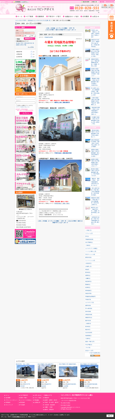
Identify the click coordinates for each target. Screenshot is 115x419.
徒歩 (19, 43)
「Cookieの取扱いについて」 (18, 416)
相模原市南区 (70, 384)
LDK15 (21, 45)
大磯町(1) (87, 278)
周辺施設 (36, 400)
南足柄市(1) (88, 281)
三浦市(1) (87, 338)
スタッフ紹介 (37, 397)
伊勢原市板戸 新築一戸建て (62, 203)
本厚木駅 (22, 386)
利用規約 (8, 402)
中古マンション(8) (90, 254)
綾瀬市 (47, 384)
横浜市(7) (87, 329)
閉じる (110, 415)
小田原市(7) (88, 263)
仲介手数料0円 (24, 395)
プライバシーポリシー (11, 400)
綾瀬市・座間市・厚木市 (50, 400)
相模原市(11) (88, 317)
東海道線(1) (88, 290)
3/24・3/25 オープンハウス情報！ (52, 34)
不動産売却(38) (89, 239)
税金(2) (87, 269)
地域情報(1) (88, 335)
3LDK (28, 43)
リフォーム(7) (89, 233)
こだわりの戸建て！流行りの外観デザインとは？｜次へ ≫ (60, 29)
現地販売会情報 (49, 37)
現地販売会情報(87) (90, 296)
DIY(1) (87, 236)
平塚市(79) (88, 299)
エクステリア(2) (89, 302)
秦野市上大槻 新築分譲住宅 (62, 102)
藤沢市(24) (88, 320)
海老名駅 (44, 386)
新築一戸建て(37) (89, 341)
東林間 (75, 384)
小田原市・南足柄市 (49, 404)
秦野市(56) (88, 305)
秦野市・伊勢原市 (49, 409)
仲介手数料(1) (89, 242)
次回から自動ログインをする (25, 105)
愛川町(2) (87, 272)
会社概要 (8, 397)
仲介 (31, 43)
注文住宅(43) (88, 332)
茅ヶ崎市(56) (88, 308)
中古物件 (22, 404)
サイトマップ (9, 404)
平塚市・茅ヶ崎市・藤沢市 (51, 402)
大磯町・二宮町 (48, 407)
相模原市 (46, 397)
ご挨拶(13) (88, 323)
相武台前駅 (87, 386)
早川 (50, 384)
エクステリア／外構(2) (91, 248)
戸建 (25, 45)
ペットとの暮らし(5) (90, 251)
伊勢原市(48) (88, 314)
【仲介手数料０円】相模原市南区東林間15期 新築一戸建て (74, 364)
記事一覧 (71, 28)
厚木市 (26, 384)
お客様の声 (37, 402)
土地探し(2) (88, 266)
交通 (25, 43)
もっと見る (31, 47)
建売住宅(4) (88, 257)
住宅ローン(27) (89, 350)
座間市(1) (87, 275)
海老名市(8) (88, 293)
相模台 (96, 384)
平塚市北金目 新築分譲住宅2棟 (63, 153)
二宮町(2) (87, 245)
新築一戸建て (23, 397)
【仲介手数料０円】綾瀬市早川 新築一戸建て (49, 364)
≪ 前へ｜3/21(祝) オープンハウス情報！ (57, 28)
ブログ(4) (87, 347)
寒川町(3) (87, 326)
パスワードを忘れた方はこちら (22, 106)
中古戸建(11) (88, 344)
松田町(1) (87, 287)
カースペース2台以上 (25, 400)
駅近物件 (22, 402)
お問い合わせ (37, 395)
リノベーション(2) (90, 260)
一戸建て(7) (88, 230)
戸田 (29, 384)
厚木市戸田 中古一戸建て (23, 364)
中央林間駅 (65, 386)
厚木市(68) (88, 311)
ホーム (7, 395)
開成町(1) (87, 284)
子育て (22, 43)
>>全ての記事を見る (94, 353)
